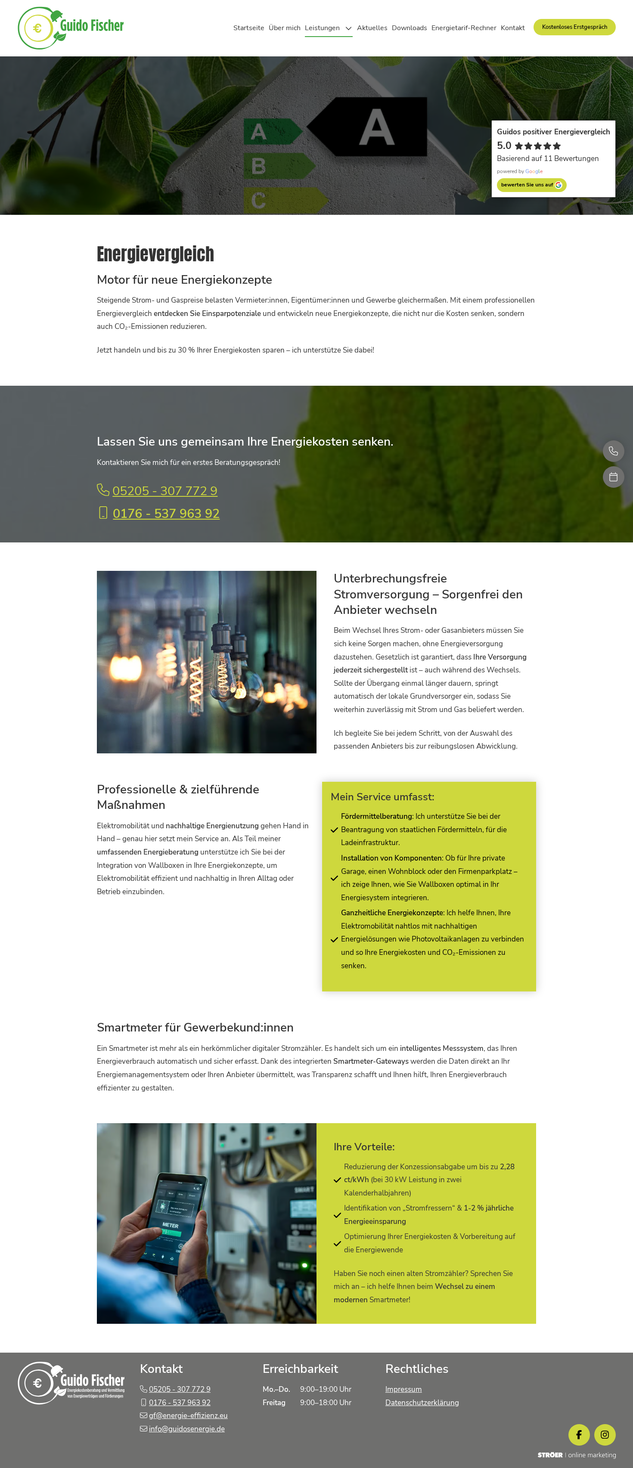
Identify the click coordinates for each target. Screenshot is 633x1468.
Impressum (403, 1389)
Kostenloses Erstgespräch (574, 27)
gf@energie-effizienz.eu (188, 1416)
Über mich (285, 28)
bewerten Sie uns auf (527, 184)
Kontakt (513, 28)
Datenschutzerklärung (422, 1403)
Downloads (409, 28)
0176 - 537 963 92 (166, 513)
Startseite (248, 28)
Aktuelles (372, 28)
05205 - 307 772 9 (164, 490)
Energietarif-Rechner (463, 28)
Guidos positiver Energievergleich (553, 132)
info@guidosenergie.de (187, 1429)
